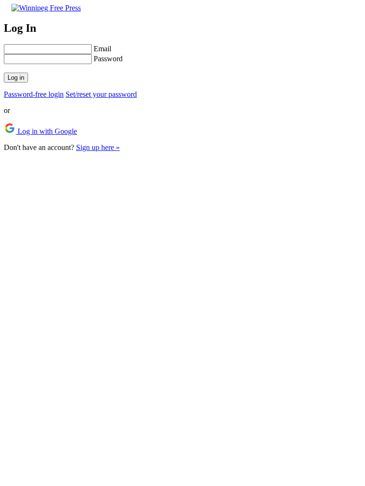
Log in (16, 77)
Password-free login (34, 94)
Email (102, 49)
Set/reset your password (101, 94)
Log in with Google (46, 131)
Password (108, 59)
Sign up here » (98, 147)
